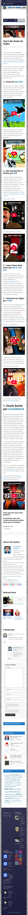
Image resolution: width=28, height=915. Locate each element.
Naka (17, 746)
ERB (15, 173)
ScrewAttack (16, 409)
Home (10, 1)
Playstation (12, 794)
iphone (6, 785)
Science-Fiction (9, 796)
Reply (4, 642)
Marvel (8, 788)
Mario (14, 786)
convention (13, 777)
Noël (18, 792)
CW (5, 779)
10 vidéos (5, 294)
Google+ (14, 783)
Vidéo (7, 800)
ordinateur (7, 794)
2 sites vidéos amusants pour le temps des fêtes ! (19, 618)
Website (8, 699)
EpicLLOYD (14, 179)
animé (6, 775)
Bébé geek (9, 857)
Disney (18, 779)
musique (7, 792)
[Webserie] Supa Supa (15, 761)
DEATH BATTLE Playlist (13, 471)
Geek (15, 47)
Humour (18, 783)
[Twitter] (8, 815)
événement (7, 802)
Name (8, 689)
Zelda (13, 801)
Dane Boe (18, 82)
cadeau (20, 775)
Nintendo (13, 792)
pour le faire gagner (14, 400)
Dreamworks (7, 781)
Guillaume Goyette (12, 46)
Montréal (18, 789)
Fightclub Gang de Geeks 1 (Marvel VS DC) (7, 618)
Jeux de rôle (13, 785)
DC (8, 779)
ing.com (20, 304)
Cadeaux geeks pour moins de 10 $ (16, 743)
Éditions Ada (18, 801)
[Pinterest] (4, 815)
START (9, 301)
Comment (8, 667)
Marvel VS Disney (19, 603)
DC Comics (13, 779)
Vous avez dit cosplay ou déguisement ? (7, 882)
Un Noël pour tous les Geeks (22, 818)
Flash (7, 783)
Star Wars (8, 798)
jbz (17, 750)
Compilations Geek (8, 47)
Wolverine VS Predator (9, 283)
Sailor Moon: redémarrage (22, 829)
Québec (19, 794)
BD (17, 775)
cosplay (19, 777)
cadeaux (7, 777)
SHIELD (15, 796)
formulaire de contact (14, 582)
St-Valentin (19, 796)
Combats (5, 534)
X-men (10, 801)
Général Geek (16, 647)
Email (8, 694)
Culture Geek (16, 534)
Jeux (9, 785)
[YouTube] (10, 815)
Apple (9, 775)
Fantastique (13, 781)
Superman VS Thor (13, 281)
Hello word (12, 749)
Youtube (5, 535)
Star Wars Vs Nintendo (6, 605)
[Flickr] (6, 813)
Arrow (13, 775)
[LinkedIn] (10, 813)
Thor (19, 798)
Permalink (10, 635)
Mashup (21, 534)
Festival (18, 781)
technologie (15, 798)
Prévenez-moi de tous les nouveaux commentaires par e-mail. (12, 706)
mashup (16, 54)
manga (11, 786)
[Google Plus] (8, 813)
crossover (10, 534)
